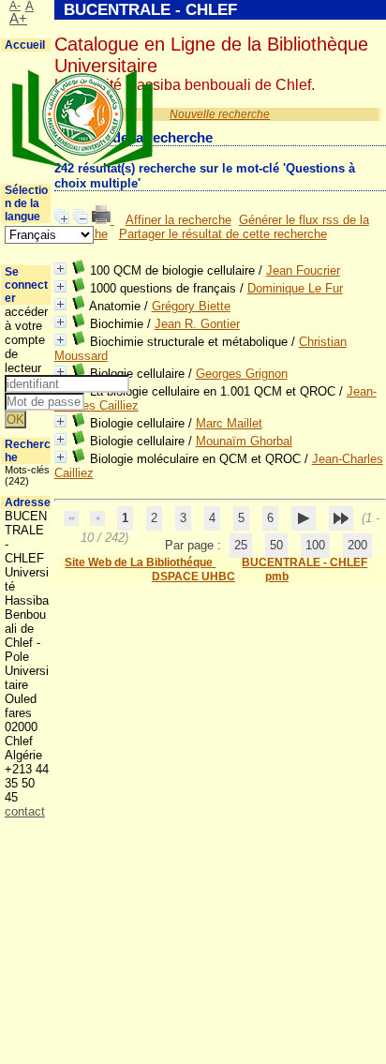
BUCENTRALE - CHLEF (304, 562)
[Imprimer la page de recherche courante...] (103, 220)
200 (357, 545)
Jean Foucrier (303, 270)
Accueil (25, 45)
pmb (277, 576)
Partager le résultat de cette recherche (223, 234)
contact (25, 811)
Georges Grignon (242, 374)
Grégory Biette (191, 306)
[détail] (60, 268)
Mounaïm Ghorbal (244, 441)
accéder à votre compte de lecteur (26, 340)
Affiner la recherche (178, 220)
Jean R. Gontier (197, 324)
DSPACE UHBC (193, 576)
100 (315, 545)
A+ (18, 18)
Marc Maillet (229, 423)
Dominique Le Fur (295, 288)
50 (276, 545)
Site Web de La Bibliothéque (140, 562)
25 (240, 545)
